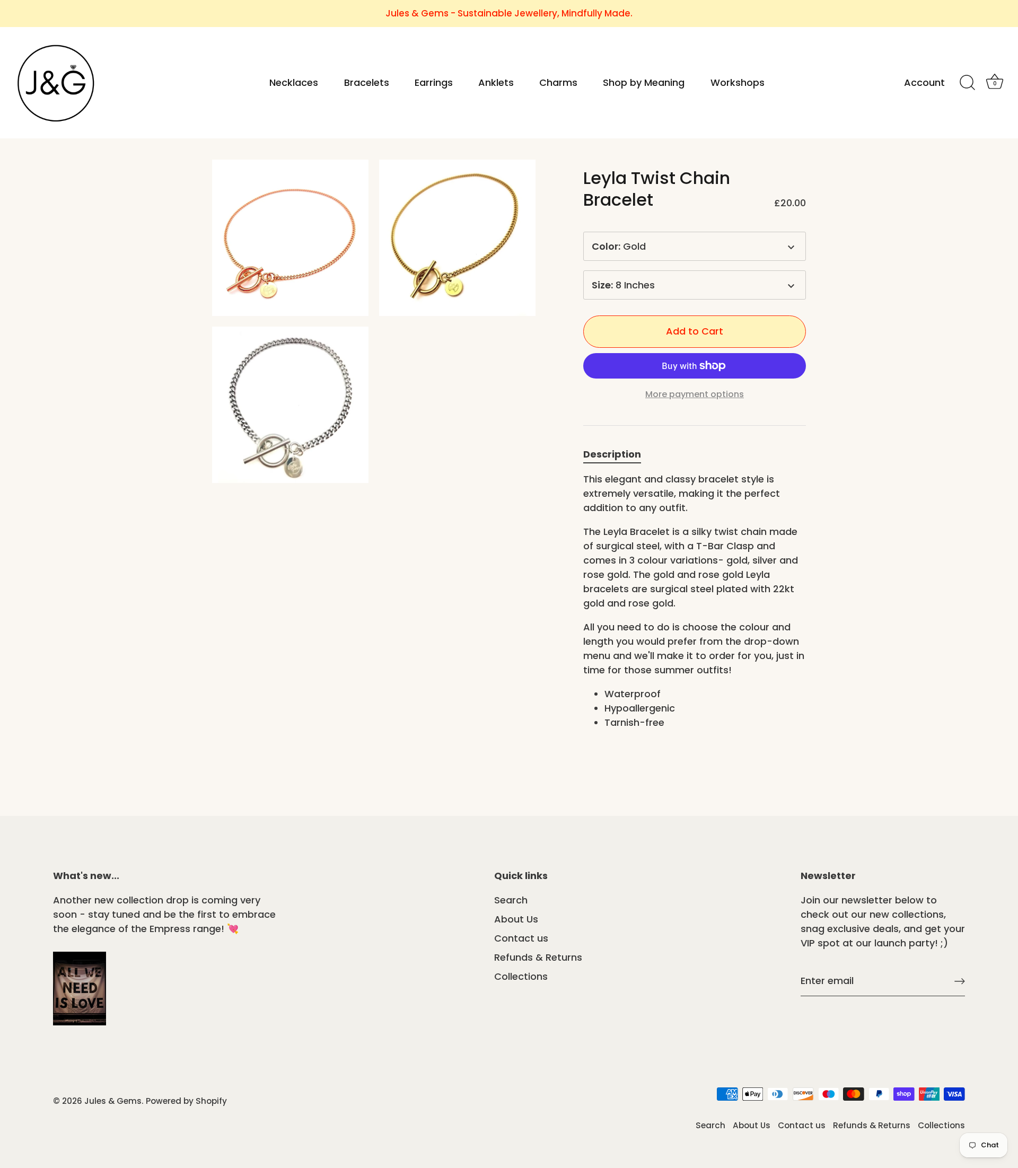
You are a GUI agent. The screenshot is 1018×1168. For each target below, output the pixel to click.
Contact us (521, 938)
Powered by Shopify (186, 1100)
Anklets (496, 82)
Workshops (737, 82)
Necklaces (293, 82)
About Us (516, 919)
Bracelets (366, 82)
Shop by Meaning (643, 82)
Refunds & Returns (538, 957)
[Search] (967, 82)
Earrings (434, 82)
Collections (521, 976)
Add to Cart (694, 331)
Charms (558, 82)
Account (924, 82)
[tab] (617, 454)
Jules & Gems (113, 1100)
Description (612, 454)
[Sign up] (959, 981)
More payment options (694, 394)
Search (511, 900)
